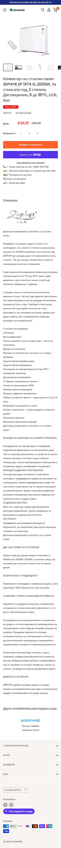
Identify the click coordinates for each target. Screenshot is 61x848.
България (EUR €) (13, 790)
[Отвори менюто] (4, 10)
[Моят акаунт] (49, 9)
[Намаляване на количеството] (21, 133)
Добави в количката (30, 144)
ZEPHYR (7, 113)
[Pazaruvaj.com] (30, 721)
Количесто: (9, 133)
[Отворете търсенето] (43, 9)
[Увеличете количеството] (37, 133)
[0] (55, 10)
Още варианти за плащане (30, 162)
